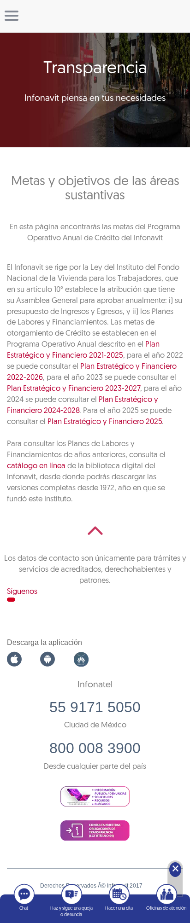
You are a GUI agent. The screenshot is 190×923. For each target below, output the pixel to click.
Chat (23, 908)
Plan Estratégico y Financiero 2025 (105, 422)
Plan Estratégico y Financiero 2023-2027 (73, 389)
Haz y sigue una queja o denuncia (71, 911)
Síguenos (22, 592)
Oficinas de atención (166, 908)
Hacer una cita (119, 908)
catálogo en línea (36, 466)
